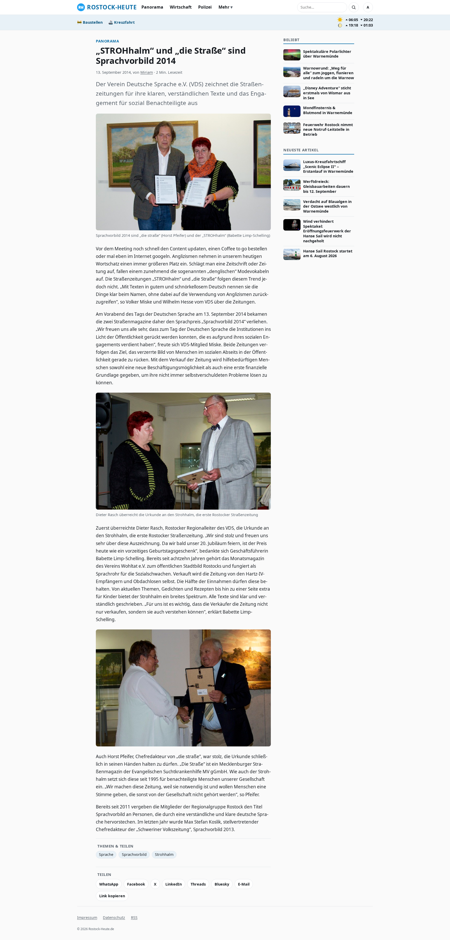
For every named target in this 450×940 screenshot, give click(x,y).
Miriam (146, 72)
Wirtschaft (181, 7)
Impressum (87, 917)
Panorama (152, 7)
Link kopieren (112, 895)
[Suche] (354, 7)
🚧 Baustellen (90, 22)
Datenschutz (114, 917)
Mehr (223, 7)
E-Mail (243, 884)
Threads (198, 884)
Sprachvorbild (134, 854)
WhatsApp (108, 884)
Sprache (106, 854)
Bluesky (222, 884)
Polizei (205, 7)
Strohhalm (164, 854)
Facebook (136, 884)
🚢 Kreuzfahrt (121, 22)
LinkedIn (173, 884)
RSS (134, 917)
